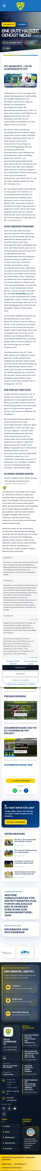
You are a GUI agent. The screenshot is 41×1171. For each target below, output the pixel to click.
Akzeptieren (20, 667)
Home (7, 1126)
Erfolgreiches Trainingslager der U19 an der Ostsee (31, 1054)
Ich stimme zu (20, 715)
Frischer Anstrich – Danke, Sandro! (29, 1068)
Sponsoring (10, 1143)
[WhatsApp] (4, 1114)
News (7, 1132)
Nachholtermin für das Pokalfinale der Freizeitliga (31, 1039)
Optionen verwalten (20, 680)
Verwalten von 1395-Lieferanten (13, 662)
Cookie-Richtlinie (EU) (12, 1168)
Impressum (31, 684)
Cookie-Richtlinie (11, 684)
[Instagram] (9, 1108)
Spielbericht (8, 24)
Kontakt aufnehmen (15, 822)
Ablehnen (20, 674)
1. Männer (22, 24)
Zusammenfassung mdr (18, 765)
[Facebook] (4, 1108)
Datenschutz (22, 684)
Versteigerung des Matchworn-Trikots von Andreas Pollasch (31, 1084)
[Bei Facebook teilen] (26, 790)
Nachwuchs (9, 1137)
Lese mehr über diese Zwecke (31, 662)
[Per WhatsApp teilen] (15, 790)
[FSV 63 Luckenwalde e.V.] (8, 1032)
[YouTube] (15, 1108)
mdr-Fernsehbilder (19, 293)
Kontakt (8, 1148)
